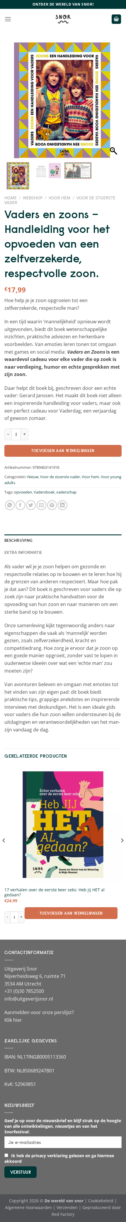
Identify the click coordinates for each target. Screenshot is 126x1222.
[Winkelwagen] (116, 19)
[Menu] (7, 19)
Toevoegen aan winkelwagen (63, 450)
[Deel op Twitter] (31, 505)
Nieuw (32, 476)
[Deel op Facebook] (20, 505)
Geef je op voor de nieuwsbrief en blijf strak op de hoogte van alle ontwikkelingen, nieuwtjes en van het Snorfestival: (62, 1126)
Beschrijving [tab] (18, 540)
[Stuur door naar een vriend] (41, 505)
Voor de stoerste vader (60, 476)
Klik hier (13, 1020)
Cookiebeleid (100, 1200)
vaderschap (66, 492)
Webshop (32, 198)
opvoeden (23, 492)
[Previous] (4, 852)
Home (10, 198)
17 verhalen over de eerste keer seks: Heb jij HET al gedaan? (54, 892)
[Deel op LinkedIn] (62, 505)
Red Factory (63, 1214)
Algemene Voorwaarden (28, 1207)
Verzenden (67, 1207)
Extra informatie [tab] (23, 552)
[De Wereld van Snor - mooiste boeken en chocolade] (63, 19)
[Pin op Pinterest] (52, 505)
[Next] (122, 852)
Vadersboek (44, 492)
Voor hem (59, 198)
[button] (114, 103)
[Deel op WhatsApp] (10, 505)
